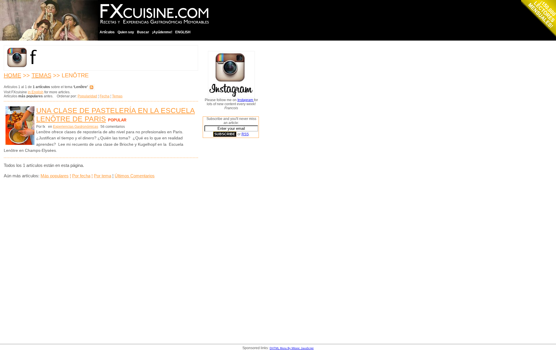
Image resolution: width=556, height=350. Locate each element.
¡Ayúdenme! (162, 32)
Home (12, 75)
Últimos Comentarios (135, 175)
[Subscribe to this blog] (91, 87)
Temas (41, 75)
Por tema (102, 175)
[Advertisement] (226, 230)
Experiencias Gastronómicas (75, 127)
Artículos (107, 32)
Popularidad (87, 96)
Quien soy (126, 32)
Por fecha (81, 175)
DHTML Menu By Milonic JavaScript (292, 348)
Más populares (55, 175)
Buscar (143, 32)
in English (35, 92)
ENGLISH (183, 32)
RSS (245, 134)
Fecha (104, 96)
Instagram (245, 100)
